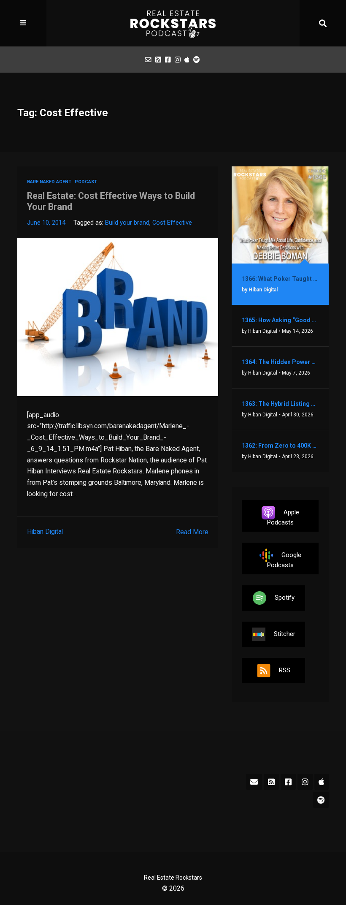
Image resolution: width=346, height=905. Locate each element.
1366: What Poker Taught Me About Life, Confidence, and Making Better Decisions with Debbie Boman (280, 278)
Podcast (86, 182)
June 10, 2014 (46, 222)
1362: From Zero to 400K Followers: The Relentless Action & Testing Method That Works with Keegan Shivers (280, 445)
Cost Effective (172, 222)
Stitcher (284, 634)
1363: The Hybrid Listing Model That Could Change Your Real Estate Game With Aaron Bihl (280, 403)
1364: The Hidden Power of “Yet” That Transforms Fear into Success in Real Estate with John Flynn (280, 362)
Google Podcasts (284, 560)
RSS (284, 670)
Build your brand (127, 222)
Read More (192, 532)
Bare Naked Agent (49, 182)
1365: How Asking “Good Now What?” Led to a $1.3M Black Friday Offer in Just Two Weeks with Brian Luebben (280, 320)
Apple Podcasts (283, 517)
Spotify (285, 597)
